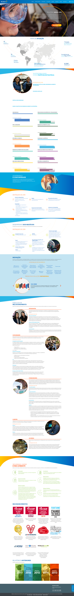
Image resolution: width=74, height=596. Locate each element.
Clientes (33, 1)
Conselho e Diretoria (37, 1)
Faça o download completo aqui (56, 25)
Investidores (56, 1)
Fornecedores (48, 1)
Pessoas (61, 1)
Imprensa (53, 1)
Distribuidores (43, 1)
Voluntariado (65, 1)
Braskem (4, 1)
